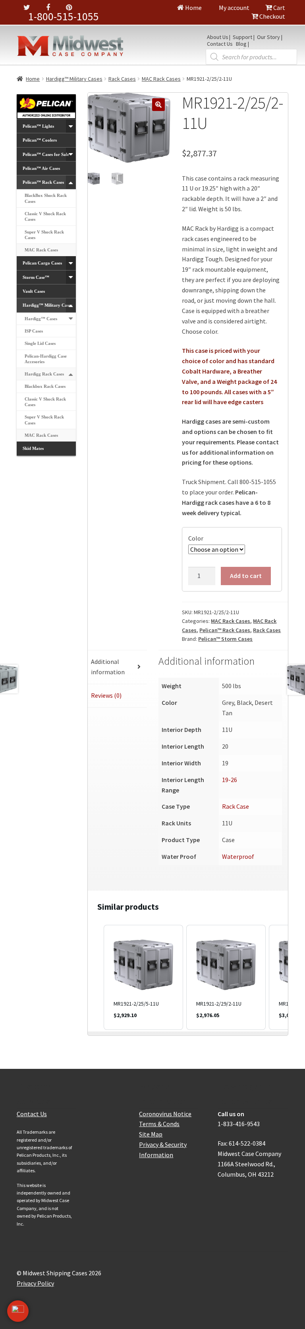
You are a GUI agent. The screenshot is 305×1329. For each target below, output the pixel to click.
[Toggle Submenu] (71, 126)
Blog (241, 44)
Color (195, 538)
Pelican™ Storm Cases (225, 638)
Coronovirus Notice (165, 1114)
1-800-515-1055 (63, 16)
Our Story (268, 37)
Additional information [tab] (108, 667)
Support (242, 37)
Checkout (271, 16)
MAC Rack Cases (161, 78)
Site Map (150, 1134)
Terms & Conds (159, 1124)
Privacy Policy (35, 1283)
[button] (158, 104)
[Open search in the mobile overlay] (251, 57)
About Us (217, 37)
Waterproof (238, 856)
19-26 (229, 780)
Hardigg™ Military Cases (74, 78)
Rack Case (235, 806)
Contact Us (220, 44)
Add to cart (246, 576)
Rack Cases (122, 78)
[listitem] (143, 977)
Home (193, 8)
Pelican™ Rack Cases (224, 630)
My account (233, 8)
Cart (278, 8)
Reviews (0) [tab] (106, 695)
